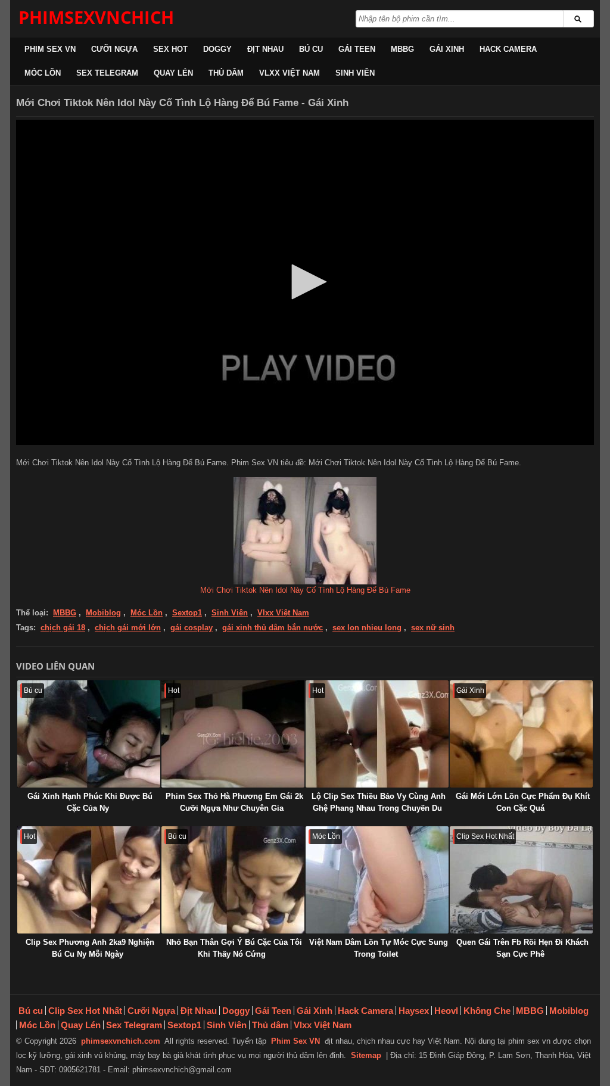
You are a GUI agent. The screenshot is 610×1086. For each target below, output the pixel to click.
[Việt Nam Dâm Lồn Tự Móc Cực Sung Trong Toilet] (377, 880)
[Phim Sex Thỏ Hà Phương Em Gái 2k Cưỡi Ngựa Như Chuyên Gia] (233, 734)
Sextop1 (187, 612)
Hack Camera (508, 49)
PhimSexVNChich (96, 17)
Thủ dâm (226, 73)
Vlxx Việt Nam (289, 73)
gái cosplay (191, 627)
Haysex (414, 1011)
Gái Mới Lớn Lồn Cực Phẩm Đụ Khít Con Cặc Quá (523, 802)
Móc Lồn (42, 73)
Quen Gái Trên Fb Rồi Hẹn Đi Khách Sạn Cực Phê (522, 948)
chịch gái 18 (63, 627)
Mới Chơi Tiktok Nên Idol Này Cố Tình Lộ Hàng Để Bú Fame (305, 590)
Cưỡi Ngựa (114, 49)
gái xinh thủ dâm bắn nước (272, 627)
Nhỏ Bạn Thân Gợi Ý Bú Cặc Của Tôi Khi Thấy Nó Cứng (234, 948)
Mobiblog (103, 612)
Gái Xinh (447, 49)
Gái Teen (356, 49)
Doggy (217, 49)
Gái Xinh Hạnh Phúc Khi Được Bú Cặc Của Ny (89, 802)
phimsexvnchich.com (120, 1041)
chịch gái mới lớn (128, 627)
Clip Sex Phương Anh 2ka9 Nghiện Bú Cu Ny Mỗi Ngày (90, 948)
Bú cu (311, 49)
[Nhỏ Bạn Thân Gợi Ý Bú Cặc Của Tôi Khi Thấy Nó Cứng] (233, 880)
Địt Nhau (265, 49)
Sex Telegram (107, 73)
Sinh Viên (355, 73)
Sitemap (366, 1055)
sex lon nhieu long (367, 627)
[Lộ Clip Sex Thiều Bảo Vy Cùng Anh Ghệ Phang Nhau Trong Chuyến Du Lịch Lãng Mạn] (377, 734)
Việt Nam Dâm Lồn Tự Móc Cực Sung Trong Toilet (378, 948)
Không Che (487, 1011)
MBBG (402, 49)
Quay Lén (173, 73)
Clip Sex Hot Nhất (85, 1011)
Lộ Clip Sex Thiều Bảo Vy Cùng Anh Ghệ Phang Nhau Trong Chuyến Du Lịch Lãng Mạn (379, 808)
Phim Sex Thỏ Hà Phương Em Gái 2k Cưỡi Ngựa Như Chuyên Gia (234, 802)
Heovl (446, 1011)
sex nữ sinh (433, 627)
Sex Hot (170, 49)
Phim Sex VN (50, 49)
